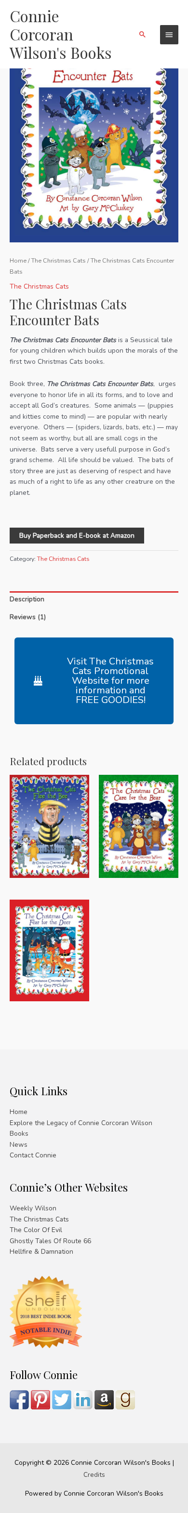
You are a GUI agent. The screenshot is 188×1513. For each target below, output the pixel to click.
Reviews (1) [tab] (28, 617)
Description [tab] (27, 599)
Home (18, 260)
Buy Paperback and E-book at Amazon (76, 535)
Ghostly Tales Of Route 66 (50, 1241)
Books (19, 1133)
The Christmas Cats (58, 260)
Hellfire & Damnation (41, 1251)
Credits (94, 1474)
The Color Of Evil (36, 1229)
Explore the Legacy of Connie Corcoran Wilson (81, 1123)
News (18, 1144)
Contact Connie (33, 1155)
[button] (142, 34)
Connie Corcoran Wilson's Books (61, 34)
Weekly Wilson (33, 1208)
